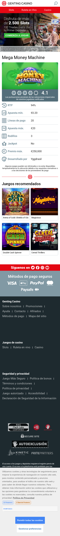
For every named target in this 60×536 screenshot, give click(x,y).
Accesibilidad (36, 393)
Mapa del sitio (37, 316)
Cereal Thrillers (38, 252)
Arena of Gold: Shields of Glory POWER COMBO (16, 217)
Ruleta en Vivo (29, 10)
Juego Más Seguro (13, 378)
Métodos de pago (13, 316)
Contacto (20, 311)
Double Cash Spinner (12, 252)
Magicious (36, 217)
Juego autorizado (13, 393)
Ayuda (6, 311)
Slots (11, 10)
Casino (47, 10)
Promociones (34, 306)
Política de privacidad (15, 388)
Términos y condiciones (17, 383)
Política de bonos (41, 378)
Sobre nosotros (11, 306)
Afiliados (35, 311)
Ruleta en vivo (21, 347)
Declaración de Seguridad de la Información (29, 398)
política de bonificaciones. (46, 50)
